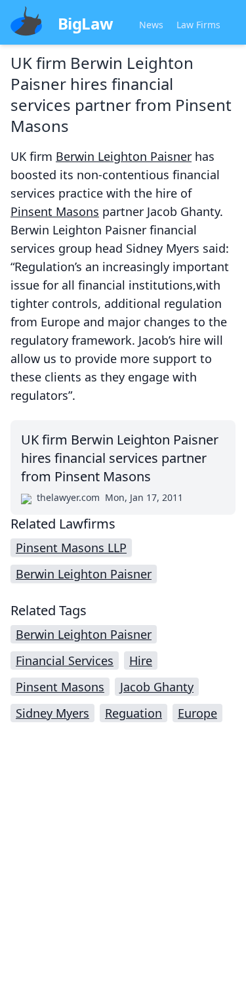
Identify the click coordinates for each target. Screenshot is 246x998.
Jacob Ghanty (157, 687)
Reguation (133, 713)
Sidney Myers (52, 713)
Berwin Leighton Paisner (124, 156)
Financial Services (64, 660)
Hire (140, 660)
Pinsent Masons (54, 211)
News (151, 24)
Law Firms (198, 24)
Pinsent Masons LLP (71, 547)
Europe (197, 713)
